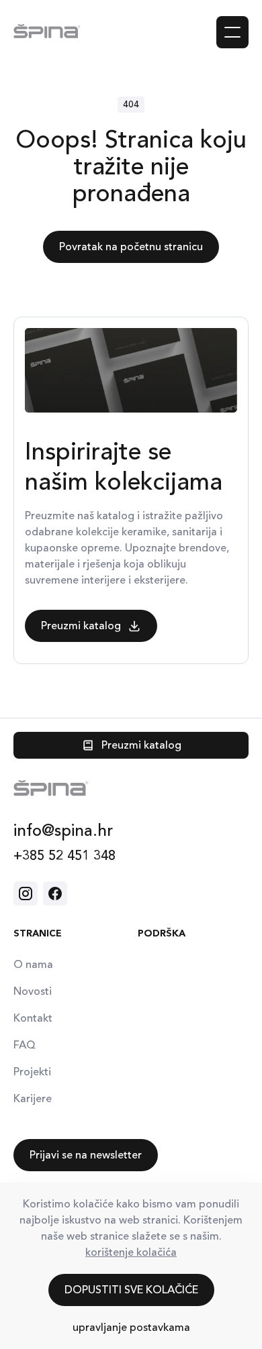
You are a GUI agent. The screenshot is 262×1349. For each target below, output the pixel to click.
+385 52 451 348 (64, 855)
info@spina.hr (63, 830)
